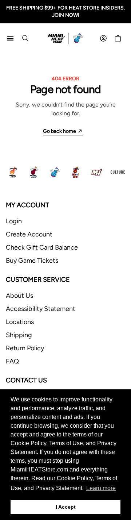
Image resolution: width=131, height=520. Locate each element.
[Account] (103, 38)
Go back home (59, 131)
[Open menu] (10, 38)
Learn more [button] (101, 488)
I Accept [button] (66, 507)
